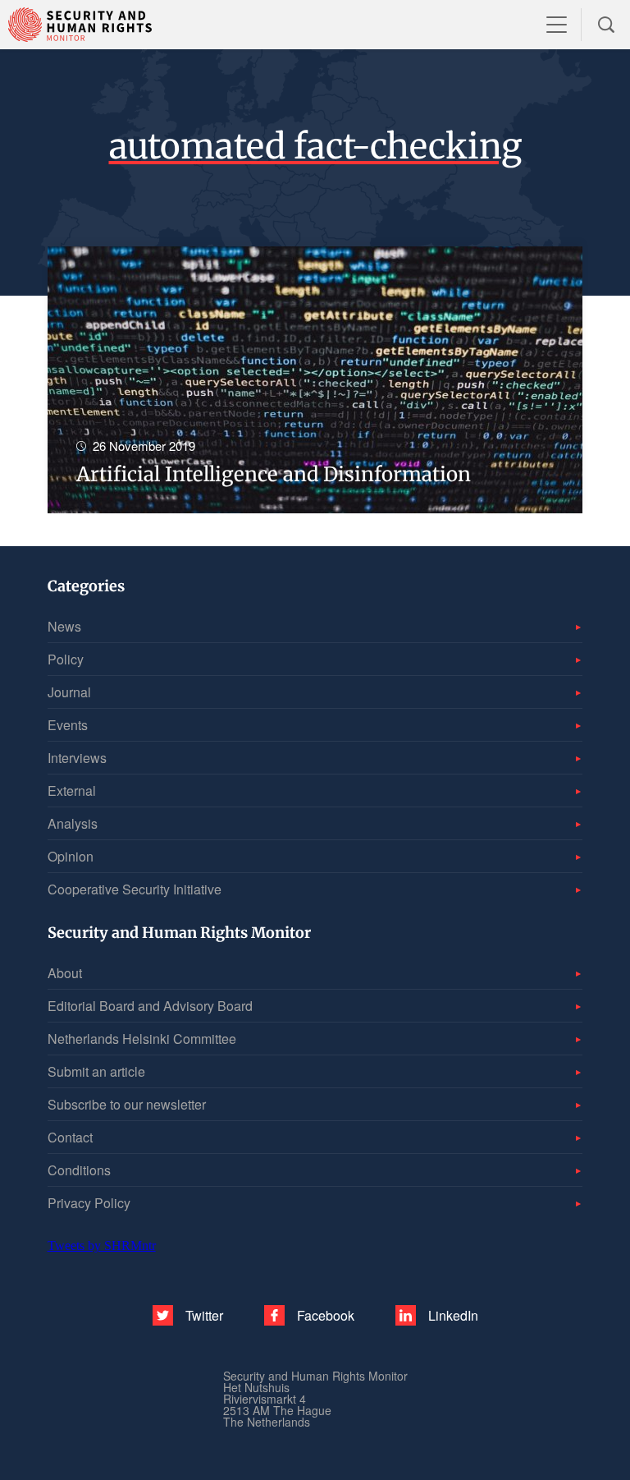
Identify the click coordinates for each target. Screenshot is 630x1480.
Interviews (77, 757)
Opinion (71, 856)
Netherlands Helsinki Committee (142, 1038)
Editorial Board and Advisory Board (150, 1005)
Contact (70, 1137)
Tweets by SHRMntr (102, 1245)
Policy (66, 659)
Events (68, 724)
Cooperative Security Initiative (134, 889)
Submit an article (96, 1071)
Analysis (73, 823)
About (65, 972)
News (64, 626)
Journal (69, 692)
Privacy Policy (89, 1202)
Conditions (79, 1170)
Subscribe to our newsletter (127, 1104)
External (72, 790)
